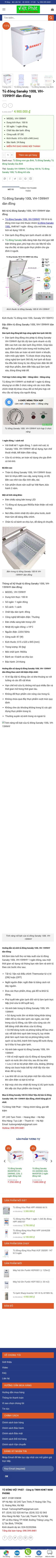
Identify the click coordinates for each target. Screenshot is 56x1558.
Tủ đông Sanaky (13, 240)
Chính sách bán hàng (13, 1422)
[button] (4, 9)
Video (5, 1367)
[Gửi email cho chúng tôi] (20, 1538)
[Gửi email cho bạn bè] (20, 179)
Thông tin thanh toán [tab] (28, 189)
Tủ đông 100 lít (33, 169)
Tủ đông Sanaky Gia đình (42, 87)
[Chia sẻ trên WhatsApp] (4, 179)
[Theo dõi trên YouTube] (30, 1538)
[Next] (50, 46)
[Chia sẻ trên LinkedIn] (30, 179)
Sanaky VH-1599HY (16, 169)
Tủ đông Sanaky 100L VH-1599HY (22, 219)
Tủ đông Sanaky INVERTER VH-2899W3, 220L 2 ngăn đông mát (15, 1172)
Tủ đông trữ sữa (22, 172)
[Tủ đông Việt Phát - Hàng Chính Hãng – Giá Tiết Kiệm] (28, 9)
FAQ (4, 1373)
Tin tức (5, 1408)
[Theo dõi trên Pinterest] (25, 1538)
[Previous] (5, 46)
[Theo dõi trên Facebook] (4, 1538)
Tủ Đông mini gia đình (23, 160)
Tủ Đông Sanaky (21, 87)
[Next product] (4, 105)
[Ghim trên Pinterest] (25, 179)
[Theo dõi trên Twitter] (15, 1538)
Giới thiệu (7, 1362)
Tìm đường (6, 1556)
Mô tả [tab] (11, 189)
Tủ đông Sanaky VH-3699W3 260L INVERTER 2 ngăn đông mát (40, 1172)
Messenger (39, 1556)
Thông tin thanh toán (13, 1398)
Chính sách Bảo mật (12, 1433)
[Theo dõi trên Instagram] (10, 1538)
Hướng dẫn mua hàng (13, 1392)
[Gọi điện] (28, 1552)
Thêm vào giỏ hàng (28, 155)
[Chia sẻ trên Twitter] (15, 179)
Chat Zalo (17, 1556)
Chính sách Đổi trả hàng (14, 1439)
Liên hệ (5, 1378)
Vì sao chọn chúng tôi (13, 1403)
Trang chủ (6, 87)
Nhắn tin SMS (49, 1556)
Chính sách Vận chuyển (14, 1444)
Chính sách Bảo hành (13, 1428)
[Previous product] (10, 105)
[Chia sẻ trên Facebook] (10, 179)
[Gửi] (51, 18)
